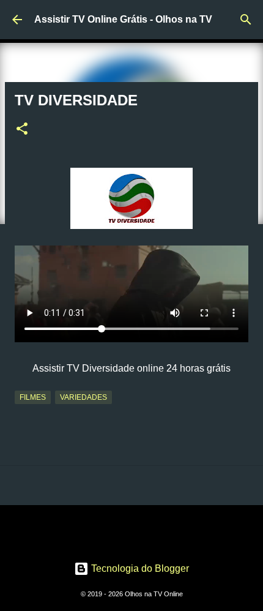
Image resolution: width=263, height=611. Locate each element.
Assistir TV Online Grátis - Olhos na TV (123, 19)
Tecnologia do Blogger (139, 568)
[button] (22, 129)
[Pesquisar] (246, 19)
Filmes (33, 397)
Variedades (83, 397)
